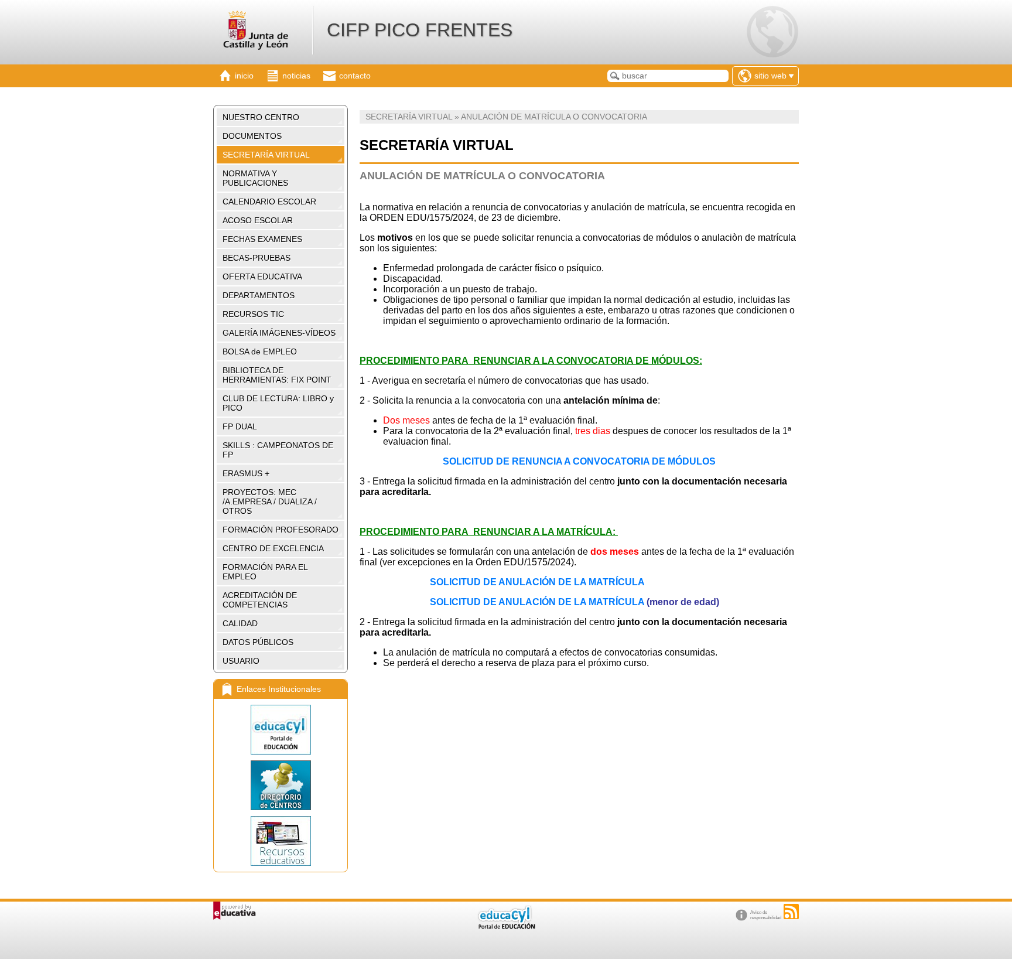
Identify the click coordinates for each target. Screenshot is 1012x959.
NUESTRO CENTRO (261, 117)
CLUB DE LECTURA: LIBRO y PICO (278, 403)
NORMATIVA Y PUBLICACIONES (255, 178)
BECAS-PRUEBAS (256, 257)
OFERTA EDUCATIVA (262, 276)
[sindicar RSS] (791, 911)
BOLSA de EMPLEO (260, 351)
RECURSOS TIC (253, 314)
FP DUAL (240, 426)
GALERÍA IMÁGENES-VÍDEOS (279, 332)
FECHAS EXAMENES (262, 239)
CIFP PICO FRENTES (419, 29)
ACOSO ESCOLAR (258, 220)
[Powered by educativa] (234, 911)
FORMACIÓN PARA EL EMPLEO (265, 571)
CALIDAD (240, 623)
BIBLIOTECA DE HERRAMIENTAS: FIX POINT (277, 375)
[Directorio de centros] (280, 785)
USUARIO (241, 661)
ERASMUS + (246, 473)
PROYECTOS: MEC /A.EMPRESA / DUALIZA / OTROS (270, 501)
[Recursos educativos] (280, 841)
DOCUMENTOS (252, 136)
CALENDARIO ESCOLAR (269, 201)
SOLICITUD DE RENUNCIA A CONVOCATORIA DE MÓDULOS (579, 461)
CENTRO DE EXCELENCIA (273, 548)
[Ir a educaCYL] (506, 926)
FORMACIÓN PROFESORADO (281, 529)
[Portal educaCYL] (280, 730)
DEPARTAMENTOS (259, 295)
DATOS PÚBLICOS (258, 642)
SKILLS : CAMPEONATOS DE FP (278, 450)
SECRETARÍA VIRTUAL (266, 154)
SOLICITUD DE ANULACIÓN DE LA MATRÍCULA (537, 582)
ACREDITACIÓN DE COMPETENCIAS (260, 600)
